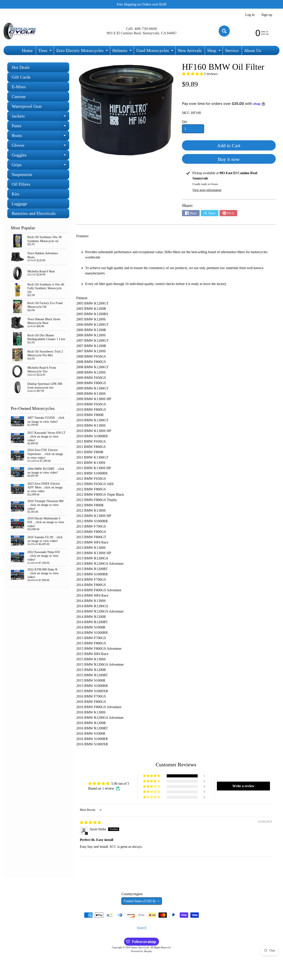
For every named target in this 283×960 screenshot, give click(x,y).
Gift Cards (21, 77)
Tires (45, 51)
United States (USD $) (139, 901)
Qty (184, 121)
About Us (252, 50)
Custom (19, 96)
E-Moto (19, 86)
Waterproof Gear (27, 106)
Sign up (266, 15)
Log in (249, 15)
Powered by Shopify (141, 951)
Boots (40, 136)
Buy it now (229, 159)
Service (232, 50)
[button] (193, 74)
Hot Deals (21, 67)
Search (141, 928)
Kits (15, 193)
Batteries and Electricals (34, 213)
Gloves (40, 146)
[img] (90, 822)
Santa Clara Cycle (140, 947)
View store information (206, 190)
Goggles (40, 156)
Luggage (19, 203)
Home (27, 50)
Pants (40, 127)
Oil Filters (21, 184)
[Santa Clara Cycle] (20, 31)
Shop (214, 51)
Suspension (22, 174)
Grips (40, 166)
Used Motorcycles (155, 51)
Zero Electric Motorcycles (82, 51)
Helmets (122, 51)
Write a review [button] (243, 786)
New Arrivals (190, 50)
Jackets (40, 117)
